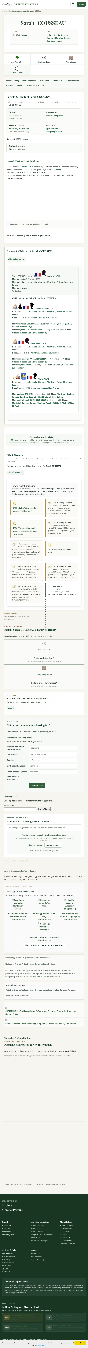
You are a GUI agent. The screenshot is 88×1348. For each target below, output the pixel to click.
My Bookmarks (36, 1257)
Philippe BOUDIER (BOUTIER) (33, 400)
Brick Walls (6, 1266)
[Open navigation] (72, 4)
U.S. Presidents (66, 1241)
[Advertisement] (44, 196)
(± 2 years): (16, 766)
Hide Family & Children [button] (16, 259)
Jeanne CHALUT (27, 365)
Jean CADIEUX (26, 394)
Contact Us (6, 1272)
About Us (5, 1269)
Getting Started (8, 1263)
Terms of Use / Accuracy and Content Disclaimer (18, 1339)
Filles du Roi (35, 1228)
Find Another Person (14, 85)
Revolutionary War (67, 1228)
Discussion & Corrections (34, 85)
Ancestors (21, 11)
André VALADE (26, 166)
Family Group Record (44, 674)
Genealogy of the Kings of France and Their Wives (27, 957)
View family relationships (19, 129)
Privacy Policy (42, 1339)
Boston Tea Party (66, 1225)
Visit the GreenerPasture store (19, 990)
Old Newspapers (8, 1257)
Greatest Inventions (67, 1244)
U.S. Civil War (65, 1232)
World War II (65, 1238)
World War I (64, 1235)
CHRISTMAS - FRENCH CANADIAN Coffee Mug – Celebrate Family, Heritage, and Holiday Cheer (41, 1012)
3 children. (57, 169)
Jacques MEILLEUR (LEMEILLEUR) (35, 329)
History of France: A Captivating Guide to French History (31, 964)
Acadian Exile (36, 1238)
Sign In (81, 4)
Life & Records (44, 81)
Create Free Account (53, 845)
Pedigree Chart (44, 650)
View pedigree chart (54, 132)
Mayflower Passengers (39, 1241)
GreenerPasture (9, 11)
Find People (6, 1225)
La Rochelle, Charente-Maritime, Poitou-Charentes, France (59, 38)
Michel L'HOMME (28, 324)
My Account (35, 1254)
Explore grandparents (54, 115)
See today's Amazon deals (17, 995)
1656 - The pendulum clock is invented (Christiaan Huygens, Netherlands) (25, 530)
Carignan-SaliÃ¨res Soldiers (42, 1235)
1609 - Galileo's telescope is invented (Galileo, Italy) (24, 509)
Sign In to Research (35, 845)
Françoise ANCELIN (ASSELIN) (33, 359)
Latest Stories (7, 1254)
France (24, 35)
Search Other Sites (72, 81)
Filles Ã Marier (37, 1232)
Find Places (6, 1228)
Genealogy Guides (9, 1260)
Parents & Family (12, 81)
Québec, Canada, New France (43, 318)
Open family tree (52, 129)
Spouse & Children (29, 81)
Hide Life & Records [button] (15, 472)
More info (41, 1345)
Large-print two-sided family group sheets (44, 686)
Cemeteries (6, 1232)
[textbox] (20, 809)
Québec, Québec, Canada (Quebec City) (29, 333)
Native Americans (38, 1225)
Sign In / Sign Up (37, 1260)
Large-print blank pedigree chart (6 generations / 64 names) (44, 661)
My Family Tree (8, 1235)
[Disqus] (44, 1087)
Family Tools (57, 81)
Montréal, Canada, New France (45, 353)
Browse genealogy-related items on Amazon (55, 990)
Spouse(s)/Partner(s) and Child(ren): (23, 161)
